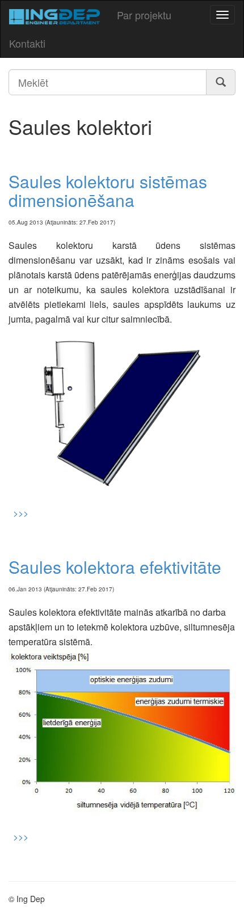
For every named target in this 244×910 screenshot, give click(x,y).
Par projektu (144, 14)
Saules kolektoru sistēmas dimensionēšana (108, 190)
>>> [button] (18, 512)
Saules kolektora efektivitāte (115, 567)
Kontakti (27, 43)
